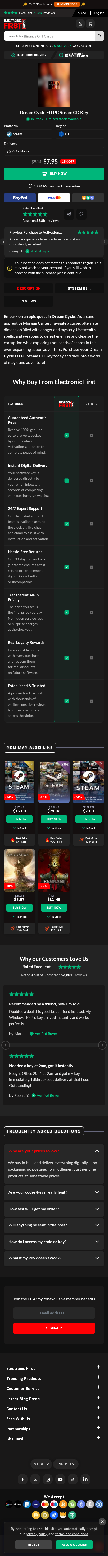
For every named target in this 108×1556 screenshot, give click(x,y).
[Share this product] (69, 214)
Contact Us (16, 1409)
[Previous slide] (5, 1045)
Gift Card (14, 1439)
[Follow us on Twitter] (35, 1479)
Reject (33, 1544)
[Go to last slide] (3, 242)
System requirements (80, 288)
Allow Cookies (74, 1544)
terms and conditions (71, 1534)
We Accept (54, 1497)
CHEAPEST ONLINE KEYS (51, 46)
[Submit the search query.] (99, 36)
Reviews (28, 301)
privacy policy (37, 1534)
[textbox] (82, 12)
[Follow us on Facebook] (23, 1479)
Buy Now (58, 173)
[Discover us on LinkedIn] (85, 1479)
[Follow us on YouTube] (60, 1479)
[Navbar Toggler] (101, 24)
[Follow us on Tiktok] (73, 1479)
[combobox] (82, 12)
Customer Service (23, 1388)
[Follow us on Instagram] (48, 1479)
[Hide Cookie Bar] (102, 1521)
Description (29, 288)
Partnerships (18, 1429)
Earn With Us (18, 1419)
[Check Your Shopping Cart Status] (90, 23)
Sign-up (54, 1328)
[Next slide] (104, 242)
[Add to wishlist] (81, 214)
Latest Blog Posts (23, 1399)
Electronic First (20, 1368)
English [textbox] (99, 13)
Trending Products (23, 1378)
